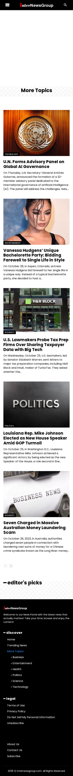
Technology (11, 154)
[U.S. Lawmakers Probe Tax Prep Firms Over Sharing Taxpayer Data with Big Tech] (36, 311)
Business (9, 332)
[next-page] (11, 566)
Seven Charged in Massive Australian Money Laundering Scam (34, 527)
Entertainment (13, 243)
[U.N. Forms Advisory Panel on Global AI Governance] (36, 133)
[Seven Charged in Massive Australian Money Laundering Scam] (36, 494)
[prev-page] (5, 566)
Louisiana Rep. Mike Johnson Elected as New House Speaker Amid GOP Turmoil (35, 438)
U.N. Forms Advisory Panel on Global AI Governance (33, 164)
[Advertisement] (36, 48)
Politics (9, 426)
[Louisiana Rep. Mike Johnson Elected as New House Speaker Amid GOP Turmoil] (36, 405)
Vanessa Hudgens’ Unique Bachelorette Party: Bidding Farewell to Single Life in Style (34, 255)
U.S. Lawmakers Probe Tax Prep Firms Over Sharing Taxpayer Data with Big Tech (35, 344)
